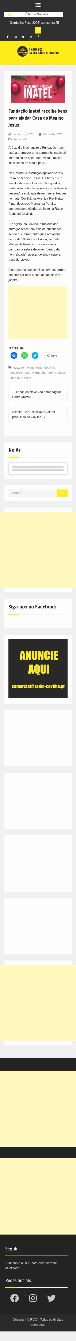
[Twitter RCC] (23, 37)
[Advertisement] (38, 312)
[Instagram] (15, 37)
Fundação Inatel (19, 372)
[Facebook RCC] (7, 37)
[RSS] (31, 37)
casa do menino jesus (27, 367)
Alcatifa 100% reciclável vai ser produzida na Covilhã (33, 414)
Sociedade (20, 139)
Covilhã (49, 367)
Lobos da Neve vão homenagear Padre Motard (36, 394)
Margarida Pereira (44, 372)
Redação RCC (52, 134)
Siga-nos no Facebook (32, 607)
